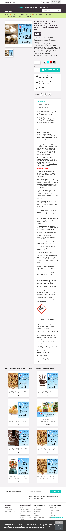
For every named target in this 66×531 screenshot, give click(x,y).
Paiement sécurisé (25, 515)
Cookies (22, 519)
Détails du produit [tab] (43, 104)
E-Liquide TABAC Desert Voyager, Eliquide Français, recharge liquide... (18, 392)
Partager (41, 94)
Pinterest (49, 94)
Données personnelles (26, 517)
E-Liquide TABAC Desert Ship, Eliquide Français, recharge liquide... (47, 477)
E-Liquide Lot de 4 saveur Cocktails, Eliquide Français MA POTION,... (47, 420)
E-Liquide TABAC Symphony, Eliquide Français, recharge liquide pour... (47, 449)
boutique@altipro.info (57, 517)
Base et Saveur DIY (31, 7)
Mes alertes (37, 519)
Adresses (36, 515)
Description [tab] (41, 101)
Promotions (8, 507)
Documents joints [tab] (43, 107)
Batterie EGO (43, 7)
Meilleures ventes (10, 511)
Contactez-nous (10, 2)
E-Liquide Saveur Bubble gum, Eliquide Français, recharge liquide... (18, 477)
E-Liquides (19, 7)
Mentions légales (24, 509)
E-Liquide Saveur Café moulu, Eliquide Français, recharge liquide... (47, 392)
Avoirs (36, 513)
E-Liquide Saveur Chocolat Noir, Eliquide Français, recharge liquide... (18, 449)
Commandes (37, 511)
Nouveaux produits (10, 509)
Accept (59, 522)
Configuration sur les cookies (59, 527)
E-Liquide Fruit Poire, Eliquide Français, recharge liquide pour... (18, 420)
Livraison (22, 507)
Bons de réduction (39, 517)
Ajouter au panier (50, 70)
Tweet (45, 94)
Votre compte (39, 505)
